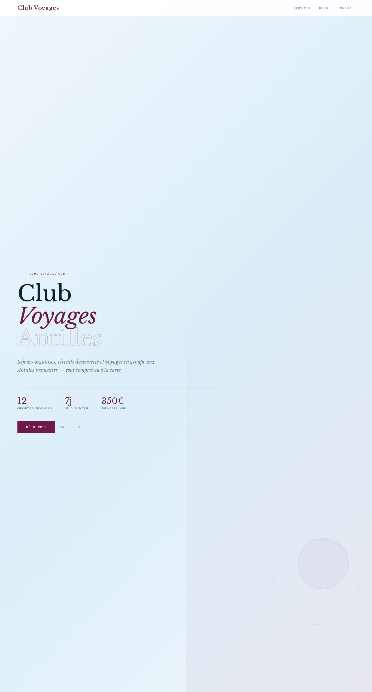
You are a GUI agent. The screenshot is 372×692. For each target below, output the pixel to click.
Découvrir (36, 427)
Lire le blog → (72, 427)
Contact (346, 8)
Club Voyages (38, 7)
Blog (324, 8)
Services (302, 8)
